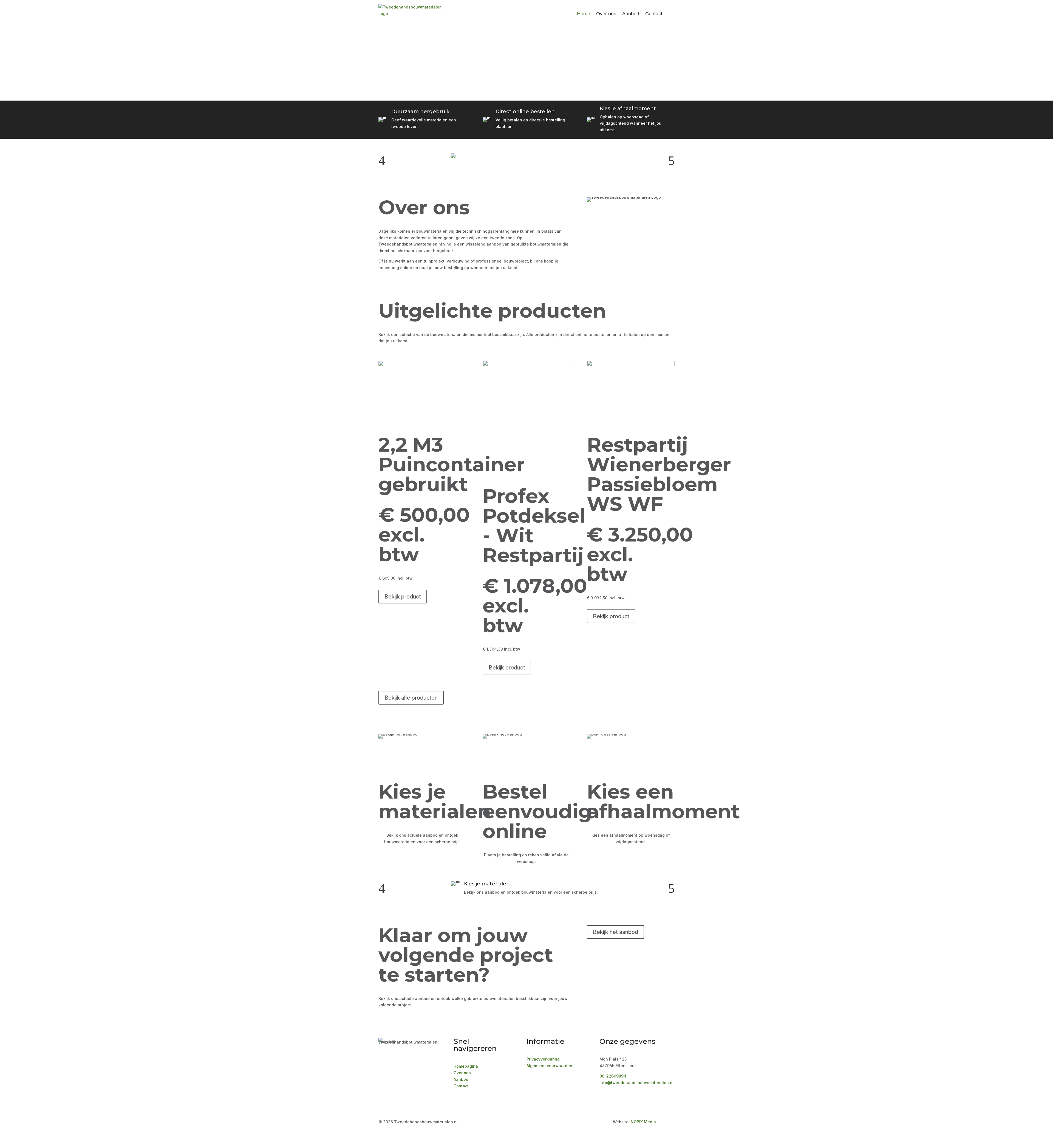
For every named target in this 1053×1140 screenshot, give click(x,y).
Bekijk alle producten (411, 697)
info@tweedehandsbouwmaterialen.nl (636, 1082)
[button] (381, 160)
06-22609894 (612, 1076)
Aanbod (630, 13)
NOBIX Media (643, 1121)
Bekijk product (402, 596)
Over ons (606, 13)
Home (583, 13)
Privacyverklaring (543, 1059)
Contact (653, 13)
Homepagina (466, 1066)
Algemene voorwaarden (549, 1065)
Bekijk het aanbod (615, 932)
